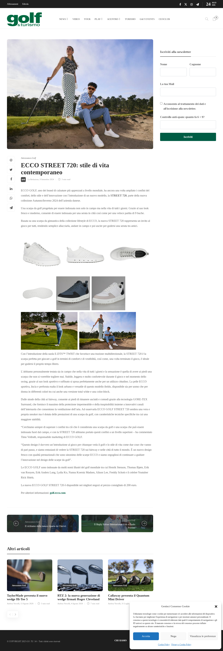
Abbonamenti (12, 4)
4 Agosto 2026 (77, 603)
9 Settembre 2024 (47, 179)
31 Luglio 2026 (128, 603)
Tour (87, 19)
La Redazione (33, 179)
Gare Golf (130, 520)
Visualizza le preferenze (203, 636)
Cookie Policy (164, 644)
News (62, 19)
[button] (216, 606)
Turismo (130, 19)
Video (76, 19)
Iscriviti (188, 136)
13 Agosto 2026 (27, 603)
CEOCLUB (164, 19)
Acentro (112, 19)
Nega (173, 636)
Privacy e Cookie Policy (181, 644)
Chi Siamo (120, 640)
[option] (29, 581)
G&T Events (147, 19)
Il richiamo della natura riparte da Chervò (45, 526)
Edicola (25, 4)
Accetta (146, 636)
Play (98, 19)
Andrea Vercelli (13, 603)
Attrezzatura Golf (28, 158)
